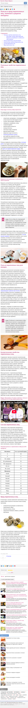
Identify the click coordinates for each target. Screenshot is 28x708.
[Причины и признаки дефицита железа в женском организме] (3, 664)
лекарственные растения (6, 694)
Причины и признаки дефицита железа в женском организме (15, 663)
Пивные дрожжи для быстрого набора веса (15, 647)
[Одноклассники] (5, 8)
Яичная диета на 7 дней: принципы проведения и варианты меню (14, 628)
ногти (7, 696)
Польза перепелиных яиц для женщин (12, 40)
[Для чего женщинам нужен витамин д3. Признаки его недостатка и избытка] (3, 644)
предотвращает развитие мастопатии (10, 290)
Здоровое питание (8, 6)
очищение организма (7, 692)
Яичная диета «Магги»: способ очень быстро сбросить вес (15, 621)
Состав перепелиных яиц (9, 43)
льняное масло (4, 698)
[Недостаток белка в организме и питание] (3, 654)
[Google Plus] (10, 8)
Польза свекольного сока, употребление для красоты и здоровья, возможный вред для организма (16, 596)
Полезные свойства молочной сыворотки (16, 615)
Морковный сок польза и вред (13, 638)
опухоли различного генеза (10, 134)
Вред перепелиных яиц (9, 44)
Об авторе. (8, 556)
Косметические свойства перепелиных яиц (13, 42)
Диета (2, 6)
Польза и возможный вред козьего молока (16, 609)
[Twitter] (3, 8)
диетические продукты (10, 576)
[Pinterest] (14, 8)
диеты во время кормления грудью (11, 148)
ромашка (10, 698)
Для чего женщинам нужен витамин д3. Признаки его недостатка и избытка (15, 643)
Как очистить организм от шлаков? (14, 657)
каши (8, 697)
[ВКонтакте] (1, 8)
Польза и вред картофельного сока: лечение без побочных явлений (15, 603)
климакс (23, 692)
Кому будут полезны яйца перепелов (14, 36)
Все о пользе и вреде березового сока (15, 588)
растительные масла (12, 693)
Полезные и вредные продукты (13, 672)
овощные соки (13, 697)
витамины (17, 692)
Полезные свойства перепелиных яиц (12, 34)
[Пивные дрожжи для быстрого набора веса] (3, 649)
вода (20, 694)
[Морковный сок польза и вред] (3, 639)
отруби (14, 698)
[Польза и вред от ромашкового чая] (3, 669)
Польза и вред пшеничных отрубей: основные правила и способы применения (16, 583)
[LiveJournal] (8, 8)
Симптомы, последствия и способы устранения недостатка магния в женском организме (15, 683)
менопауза (3, 693)
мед (19, 693)
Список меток (4, 689)
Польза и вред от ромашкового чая (14, 667)
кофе (17, 694)
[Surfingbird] (12, 8)
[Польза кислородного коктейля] (3, 679)
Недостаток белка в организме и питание (15, 652)
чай (14, 694)
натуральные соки (21, 697)
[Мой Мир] (6, 8)
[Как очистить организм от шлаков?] (3, 659)
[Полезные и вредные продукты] (3, 674)
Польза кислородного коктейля (13, 677)
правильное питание (13, 696)
